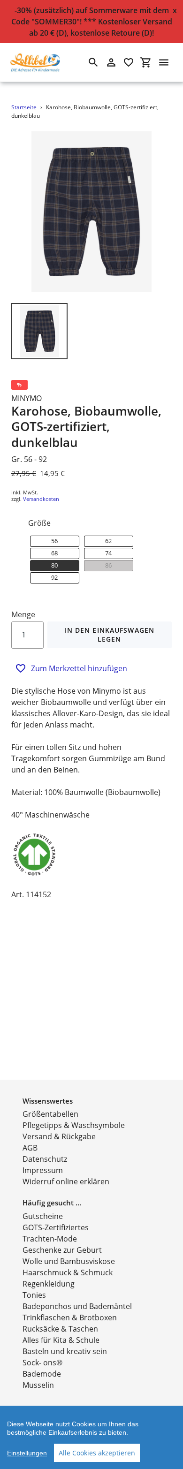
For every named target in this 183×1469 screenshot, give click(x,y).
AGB (30, 1148)
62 (108, 541)
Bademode (42, 1374)
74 (108, 553)
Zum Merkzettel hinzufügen (79, 668)
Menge (23, 614)
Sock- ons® (42, 1362)
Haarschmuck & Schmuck (68, 1272)
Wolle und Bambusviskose (69, 1261)
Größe (39, 523)
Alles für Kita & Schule (61, 1340)
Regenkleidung (49, 1284)
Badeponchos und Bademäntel (77, 1306)
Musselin (38, 1385)
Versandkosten (41, 498)
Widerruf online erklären (66, 1181)
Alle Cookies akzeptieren (97, 1452)
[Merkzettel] (128, 62)
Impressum (43, 1170)
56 (54, 541)
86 (108, 565)
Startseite (24, 107)
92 (54, 577)
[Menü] (164, 62)
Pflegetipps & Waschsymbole (74, 1125)
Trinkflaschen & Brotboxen (70, 1317)
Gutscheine (43, 1216)
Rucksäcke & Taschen (60, 1329)
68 (54, 553)
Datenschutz (45, 1159)
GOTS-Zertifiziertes (56, 1227)
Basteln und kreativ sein (65, 1351)
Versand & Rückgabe (59, 1136)
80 (54, 565)
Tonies (34, 1295)
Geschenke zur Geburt (62, 1250)
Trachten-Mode (50, 1239)
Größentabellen (50, 1114)
